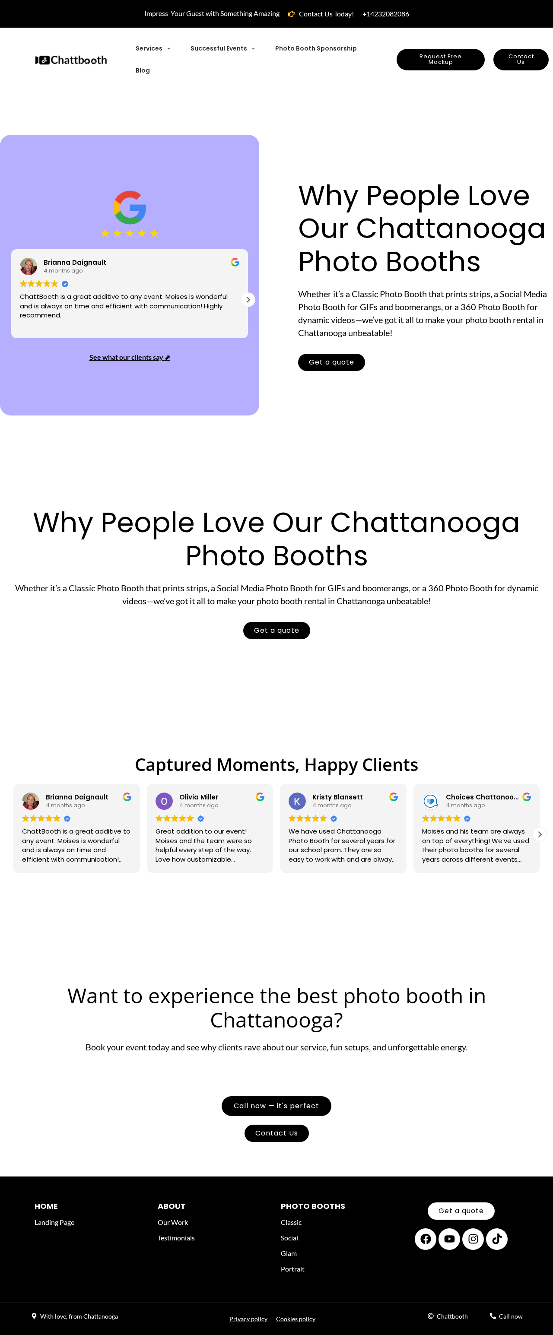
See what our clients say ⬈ (129, 357)
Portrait (293, 1269)
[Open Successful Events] (253, 48)
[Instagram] (473, 1239)
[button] (248, 299)
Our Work (173, 1222)
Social (289, 1238)
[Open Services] (169, 48)
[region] (112, 1272)
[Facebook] (425, 1239)
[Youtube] (449, 1239)
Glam (289, 1253)
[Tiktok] (497, 1239)
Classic (291, 1222)
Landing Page (54, 1222)
